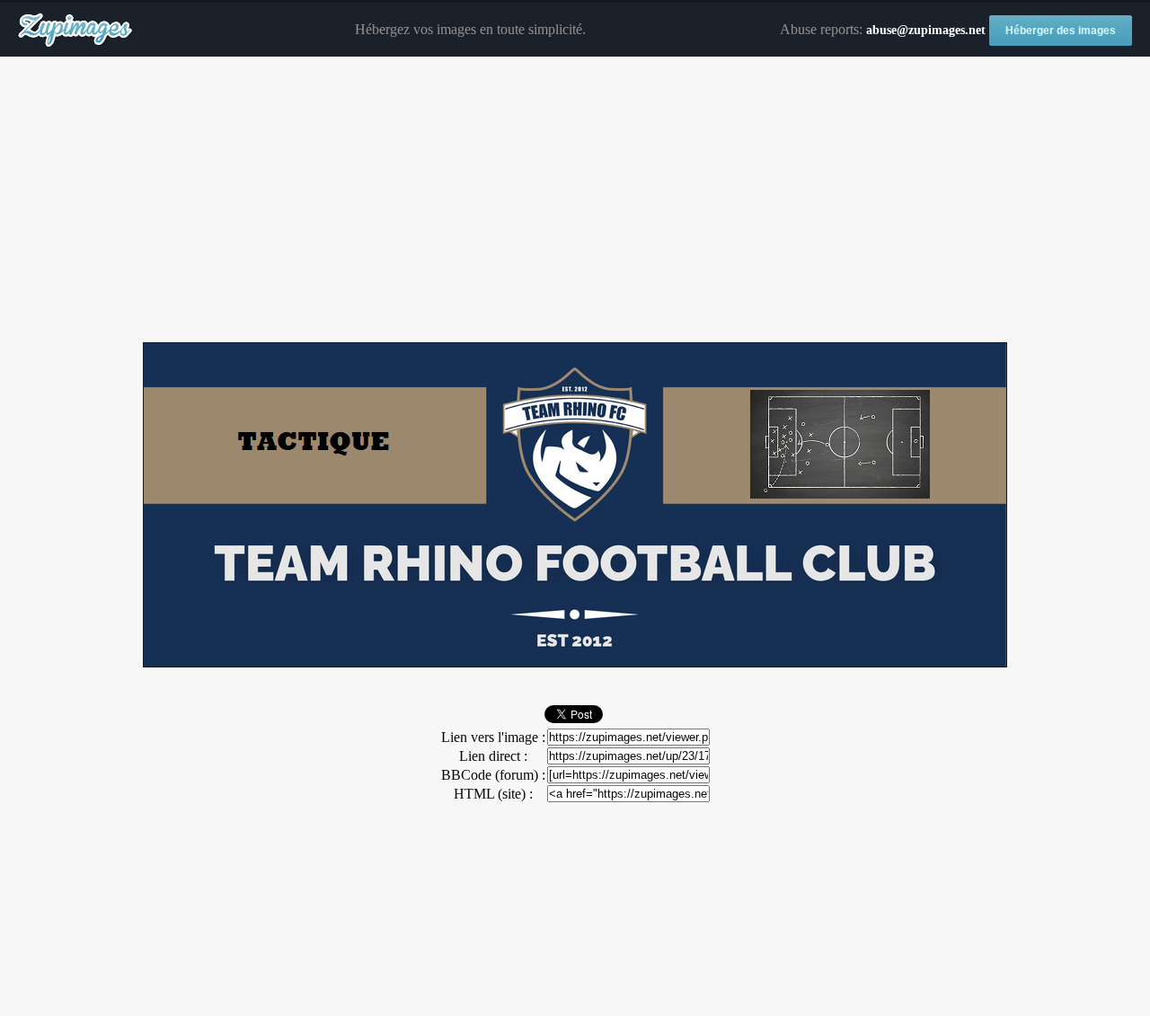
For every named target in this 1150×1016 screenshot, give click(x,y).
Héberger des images (1060, 30)
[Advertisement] (575, 200)
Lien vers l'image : (493, 737)
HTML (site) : (493, 793)
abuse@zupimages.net (926, 30)
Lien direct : (493, 756)
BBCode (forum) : (493, 774)
